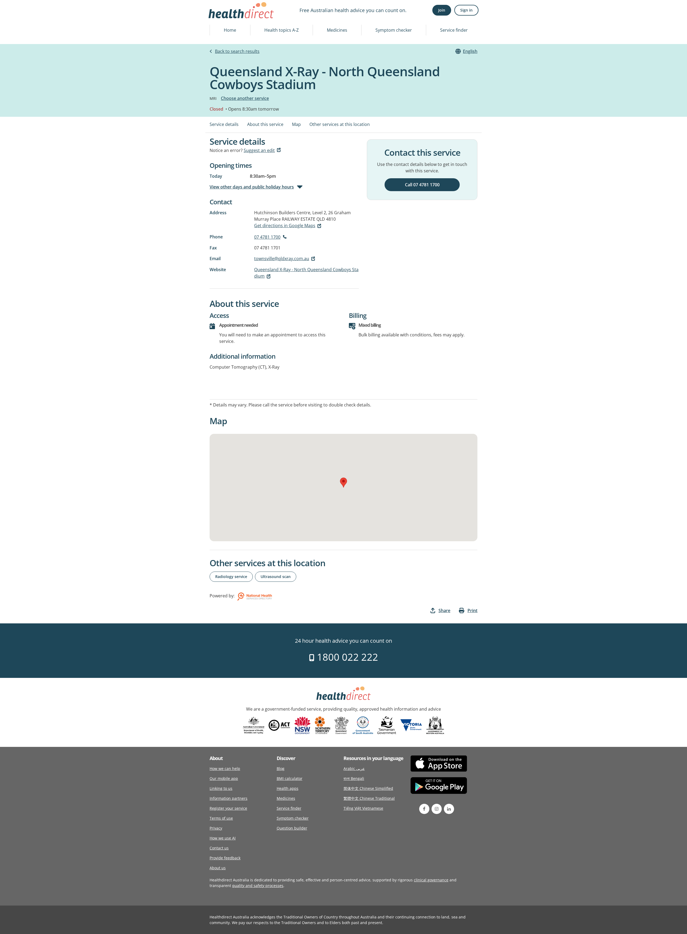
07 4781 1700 (267, 237)
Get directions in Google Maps (284, 225)
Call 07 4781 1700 (422, 185)
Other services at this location (339, 124)
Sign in (466, 10)
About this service (265, 124)
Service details (224, 124)
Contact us (219, 848)
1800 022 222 (346, 657)
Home (230, 30)
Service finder (454, 30)
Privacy (216, 828)
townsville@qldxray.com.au (281, 258)
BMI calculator (289, 778)
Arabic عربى (354, 768)
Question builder (292, 828)
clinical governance (431, 879)
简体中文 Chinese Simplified (368, 788)
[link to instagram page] (437, 809)
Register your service (228, 808)
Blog (280, 768)
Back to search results (237, 51)
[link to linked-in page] (449, 809)
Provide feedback (225, 857)
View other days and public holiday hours (252, 187)
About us (218, 867)
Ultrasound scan (276, 576)
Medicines (337, 30)
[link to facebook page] (424, 809)
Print (472, 610)
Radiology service (231, 576)
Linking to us (221, 788)
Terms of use (221, 818)
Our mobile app (224, 778)
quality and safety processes (257, 885)
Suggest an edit (259, 150)
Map (296, 124)
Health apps (287, 788)
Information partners (228, 798)
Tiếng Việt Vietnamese (363, 808)
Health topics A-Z (281, 30)
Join (441, 10)
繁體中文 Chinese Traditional (369, 798)
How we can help (225, 768)
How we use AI (223, 838)
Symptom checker (393, 30)
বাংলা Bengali (354, 778)
